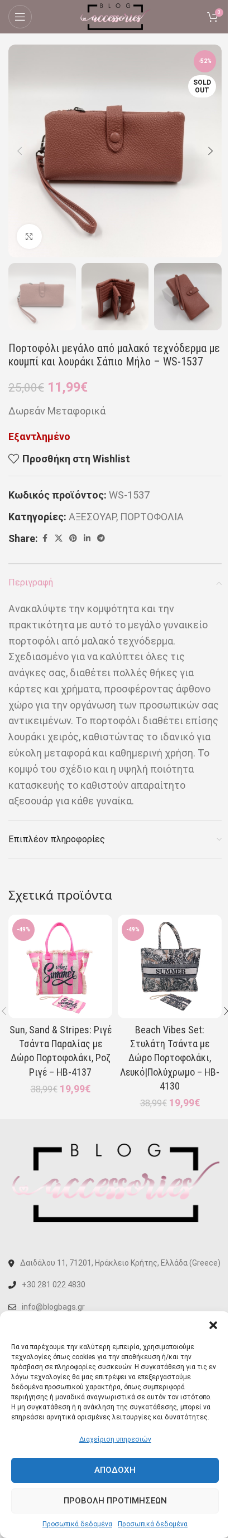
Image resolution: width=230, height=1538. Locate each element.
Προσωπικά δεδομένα (77, 1524)
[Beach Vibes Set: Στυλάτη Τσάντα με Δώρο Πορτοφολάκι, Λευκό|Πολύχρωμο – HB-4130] (170, 966)
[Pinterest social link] (73, 538)
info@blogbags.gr (53, 1306)
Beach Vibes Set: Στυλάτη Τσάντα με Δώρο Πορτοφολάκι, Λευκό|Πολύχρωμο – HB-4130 (169, 1058)
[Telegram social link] (101, 538)
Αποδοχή (115, 1470)
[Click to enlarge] (29, 236)
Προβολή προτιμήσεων (115, 1501)
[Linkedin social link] (87, 538)
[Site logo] (115, 16)
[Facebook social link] (44, 538)
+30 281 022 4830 (53, 1284)
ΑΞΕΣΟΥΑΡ (92, 517)
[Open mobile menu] (20, 17)
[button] (213, 1325)
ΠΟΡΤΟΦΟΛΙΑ (152, 517)
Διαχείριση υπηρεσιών (115, 1439)
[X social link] (58, 538)
